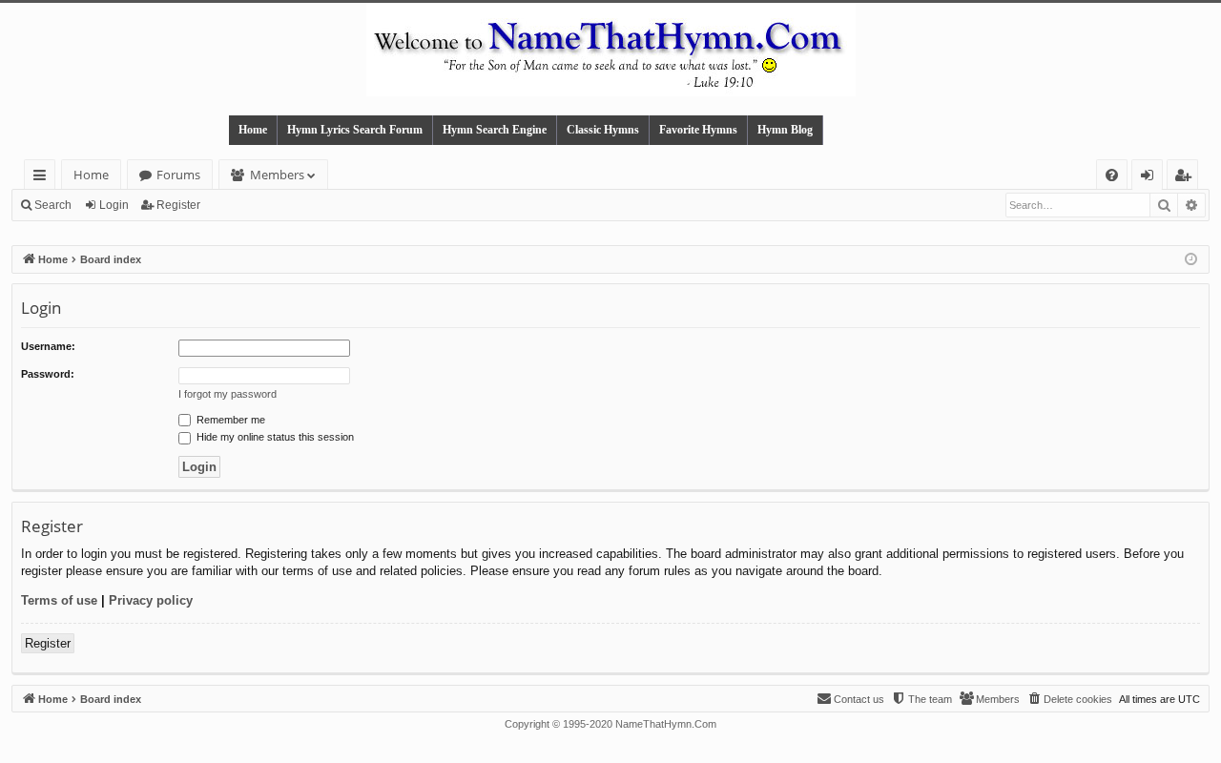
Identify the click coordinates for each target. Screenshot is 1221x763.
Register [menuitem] (1186, 178)
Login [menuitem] (1151, 178)
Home (252, 129)
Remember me (229, 419)
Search (53, 205)
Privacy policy (151, 600)
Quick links (43, 178)
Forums (178, 174)
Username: (48, 346)
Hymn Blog (785, 129)
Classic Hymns (603, 129)
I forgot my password (227, 394)
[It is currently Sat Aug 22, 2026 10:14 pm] (1191, 260)
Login (114, 205)
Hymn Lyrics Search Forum (355, 129)
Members (277, 174)
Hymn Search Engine (495, 129)
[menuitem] (1112, 175)
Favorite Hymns (698, 129)
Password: (47, 374)
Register (178, 205)
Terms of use (59, 600)
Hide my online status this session (274, 437)
